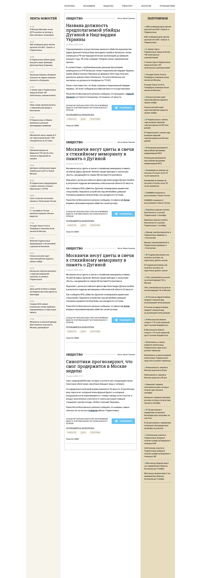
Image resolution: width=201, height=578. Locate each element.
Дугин (127, 200)
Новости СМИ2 (72, 126)
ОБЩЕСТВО (74, 18)
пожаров (92, 410)
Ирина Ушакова (129, 18)
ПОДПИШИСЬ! (125, 108)
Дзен (83, 119)
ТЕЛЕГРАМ (95, 119)
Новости (71, 119)
